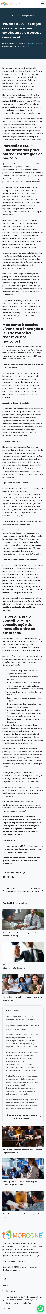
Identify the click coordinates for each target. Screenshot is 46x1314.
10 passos (16, 656)
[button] (43, 3)
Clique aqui (30, 43)
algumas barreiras (16, 353)
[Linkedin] (5, 1279)
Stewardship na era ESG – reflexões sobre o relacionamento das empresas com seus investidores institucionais (22, 849)
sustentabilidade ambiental (16, 193)
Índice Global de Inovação (17, 95)
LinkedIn (18, 834)
